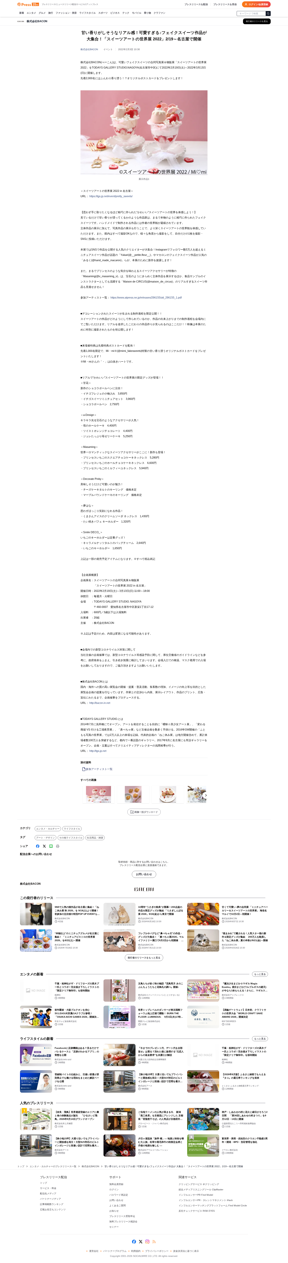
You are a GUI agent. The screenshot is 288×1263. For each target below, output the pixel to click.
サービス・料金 (48, 1188)
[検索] (268, 13)
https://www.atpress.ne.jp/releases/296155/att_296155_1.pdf (146, 297)
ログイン (114, 1189)
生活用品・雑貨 (95, 837)
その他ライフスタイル (70, 837)
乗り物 (147, 13)
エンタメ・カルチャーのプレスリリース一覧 (53, 1166)
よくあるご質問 (117, 1205)
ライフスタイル (87, 13)
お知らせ (114, 1211)
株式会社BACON (89, 49)
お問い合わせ (144, 874)
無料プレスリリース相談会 (123, 1221)
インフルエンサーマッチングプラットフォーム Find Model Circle (213, 1205)
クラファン (159, 13)
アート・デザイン (45, 837)
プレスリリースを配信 (196, 4)
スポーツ (103, 13)
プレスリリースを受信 (225, 4)
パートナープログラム (114, 1251)
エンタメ (31, 13)
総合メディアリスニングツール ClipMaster (201, 1189)
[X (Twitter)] (44, 846)
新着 (21, 13)
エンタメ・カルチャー (48, 828)
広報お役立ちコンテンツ (53, 1209)
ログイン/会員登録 (258, 4)
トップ (20, 1166)
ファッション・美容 (66, 13)
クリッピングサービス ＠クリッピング (199, 1184)
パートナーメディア (50, 1199)
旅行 (50, 13)
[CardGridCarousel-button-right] (206, 795)
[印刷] (57, 846)
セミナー (114, 1227)
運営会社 (93, 1251)
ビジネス (115, 13)
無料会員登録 (116, 1184)
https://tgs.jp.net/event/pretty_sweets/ (110, 196)
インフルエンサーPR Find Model (196, 1195)
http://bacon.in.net (99, 703)
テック (125, 13)
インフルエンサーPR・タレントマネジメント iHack (206, 1200)
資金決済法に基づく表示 (186, 1251)
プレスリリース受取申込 (122, 1216)
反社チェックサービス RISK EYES (197, 1211)
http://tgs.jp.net (97, 751)
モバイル (136, 13)
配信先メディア (48, 1193)
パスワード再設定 (118, 1195)
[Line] (51, 846)
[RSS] (154, 1242)
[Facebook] (37, 846)
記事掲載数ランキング (51, 1204)
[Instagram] (147, 1242)
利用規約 (135, 1251)
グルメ (42, 13)
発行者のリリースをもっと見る (144, 957)
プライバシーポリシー (156, 1251)
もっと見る (260, 974)
